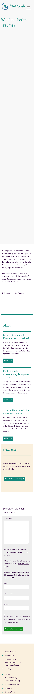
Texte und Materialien (12, 684)
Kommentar (8, 519)
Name (6, 583)
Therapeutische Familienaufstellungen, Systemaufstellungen (13, 662)
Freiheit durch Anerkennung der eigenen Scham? (16, 374)
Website (6, 604)
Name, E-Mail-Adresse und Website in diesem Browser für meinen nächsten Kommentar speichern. (17, 619)
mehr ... (7, 360)
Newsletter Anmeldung (13, 479)
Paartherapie (9, 655)
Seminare (8, 674)
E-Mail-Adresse (9, 594)
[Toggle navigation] (28, 6)
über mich (8, 688)
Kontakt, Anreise (10, 692)
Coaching (8, 669)
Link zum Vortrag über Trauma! (13, 293)
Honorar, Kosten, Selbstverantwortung (12, 679)
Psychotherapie (10, 652)
